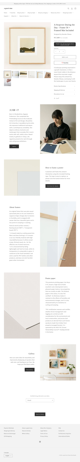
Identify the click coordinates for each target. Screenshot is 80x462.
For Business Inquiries (65, 433)
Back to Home (40, 414)
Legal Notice (43, 431)
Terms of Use (43, 433)
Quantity (56, 48)
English (7, 455)
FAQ (60, 428)
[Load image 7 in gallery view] (7, 82)
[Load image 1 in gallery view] (7, 74)
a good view (65, 455)
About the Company (45, 428)
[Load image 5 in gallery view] (39, 74)
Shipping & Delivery (9, 431)
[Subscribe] (52, 400)
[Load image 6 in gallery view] (47, 74)
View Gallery (29, 369)
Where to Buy (25, 433)
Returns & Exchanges (10, 433)
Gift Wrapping (8, 436)
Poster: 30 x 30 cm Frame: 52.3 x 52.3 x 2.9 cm (65, 44)
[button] (21, 12)
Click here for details (52, 186)
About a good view (27, 428)
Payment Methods (9, 428)
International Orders (64, 436)
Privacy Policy (44, 436)
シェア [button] (57, 98)
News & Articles (26, 431)
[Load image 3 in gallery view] (23, 74)
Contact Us (62, 431)
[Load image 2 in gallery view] (15, 74)
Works (14, 146)
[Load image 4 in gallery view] (31, 74)
